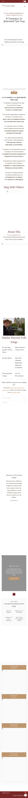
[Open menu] (24, 6)
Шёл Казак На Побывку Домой (19, 619)
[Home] (4, 13)
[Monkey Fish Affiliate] (14, 27)
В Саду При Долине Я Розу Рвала (7, 349)
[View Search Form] (3, 1)
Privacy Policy (6, 792)
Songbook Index (15, 392)
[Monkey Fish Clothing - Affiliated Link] (14, 447)
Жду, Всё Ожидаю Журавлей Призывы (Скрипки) (18, 362)
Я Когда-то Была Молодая (8, 619)
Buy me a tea (14, 578)
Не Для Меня (6, 358)
